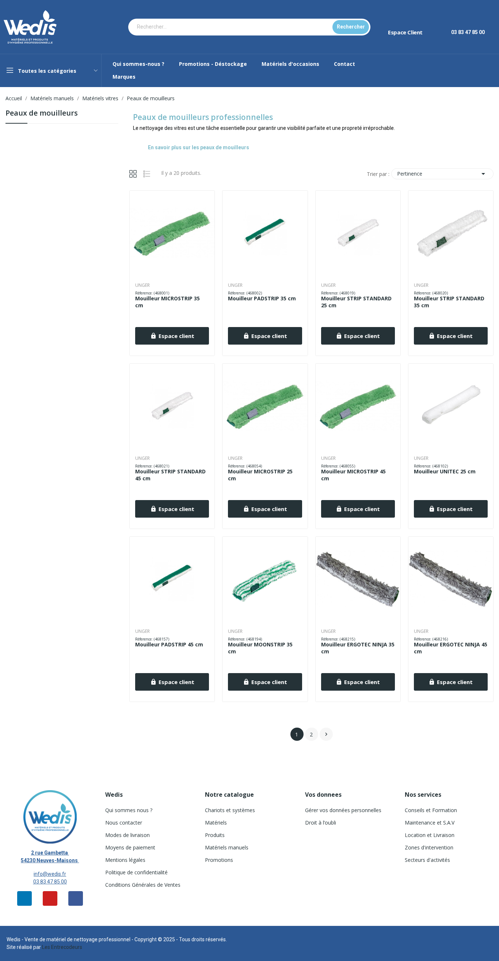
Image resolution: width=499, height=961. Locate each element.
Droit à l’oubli (320, 822)
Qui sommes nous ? (128, 810)
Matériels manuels (226, 847)
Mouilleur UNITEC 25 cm (445, 471)
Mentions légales (125, 859)
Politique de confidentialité (136, 872)
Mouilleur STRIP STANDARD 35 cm (449, 302)
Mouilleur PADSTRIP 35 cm (262, 298)
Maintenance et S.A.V (429, 822)
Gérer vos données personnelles (343, 810)
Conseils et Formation (431, 810)
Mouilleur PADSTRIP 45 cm (169, 644)
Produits (215, 835)
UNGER (142, 285)
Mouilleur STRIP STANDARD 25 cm (356, 302)
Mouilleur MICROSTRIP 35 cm (167, 302)
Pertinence (442, 173)
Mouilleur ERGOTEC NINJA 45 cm (450, 648)
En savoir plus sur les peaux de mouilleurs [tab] (198, 147)
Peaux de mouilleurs (41, 113)
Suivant (326, 734)
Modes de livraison (127, 835)
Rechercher (351, 27)
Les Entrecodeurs (62, 947)
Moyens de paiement (130, 847)
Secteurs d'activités (427, 859)
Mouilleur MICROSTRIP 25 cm (260, 475)
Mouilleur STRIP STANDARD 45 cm (170, 475)
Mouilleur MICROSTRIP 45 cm (353, 475)
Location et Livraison (429, 835)
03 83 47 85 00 (50, 882)
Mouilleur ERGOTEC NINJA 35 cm (358, 648)
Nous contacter (123, 822)
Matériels (216, 822)
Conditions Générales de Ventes (142, 884)
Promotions (219, 859)
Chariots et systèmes (230, 810)
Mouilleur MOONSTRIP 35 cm (260, 648)
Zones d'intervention (429, 847)
